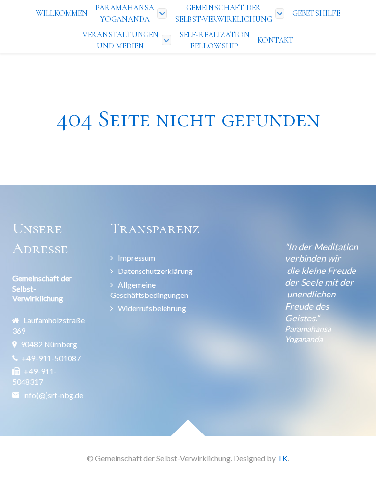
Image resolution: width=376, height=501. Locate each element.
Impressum (136, 257)
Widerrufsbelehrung (152, 308)
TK (282, 458)
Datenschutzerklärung (155, 270)
